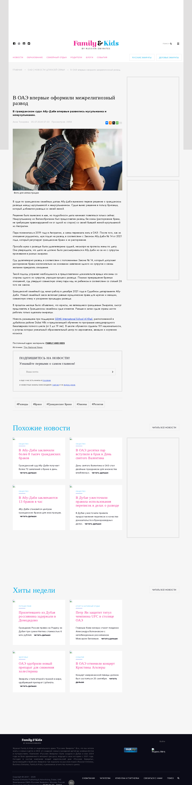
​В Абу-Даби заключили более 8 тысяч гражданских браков (40, 454)
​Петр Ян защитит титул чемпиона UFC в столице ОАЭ (95, 616)
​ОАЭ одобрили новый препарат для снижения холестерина (36, 667)
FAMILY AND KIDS (55, 343)
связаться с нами (153, 778)
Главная (17, 69)
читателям (105, 778)
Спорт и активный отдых (88, 606)
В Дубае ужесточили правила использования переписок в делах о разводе (97, 501)
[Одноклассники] (110, 122)
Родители (76, 57)
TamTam (55, 385)
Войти (162, 741)
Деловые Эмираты (169, 57)
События (102, 57)
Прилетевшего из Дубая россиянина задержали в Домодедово (37, 616)
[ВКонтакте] (106, 122)
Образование (35, 57)
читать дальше (28, 472)
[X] (113, 122)
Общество (23, 444)
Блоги (89, 57)
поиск (170, 778)
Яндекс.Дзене (69, 385)
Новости (18, 57)
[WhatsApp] (117, 122)
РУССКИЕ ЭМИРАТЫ (142, 57)
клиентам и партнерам (127, 778)
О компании (88, 778)
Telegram (47, 380)
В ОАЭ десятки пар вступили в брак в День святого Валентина (93, 454)
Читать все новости (164, 427)
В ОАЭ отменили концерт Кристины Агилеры (95, 665)
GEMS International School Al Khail (73, 319)
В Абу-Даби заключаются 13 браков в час (38, 499)
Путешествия (25, 606)
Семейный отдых (56, 57)
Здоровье (23, 657)
